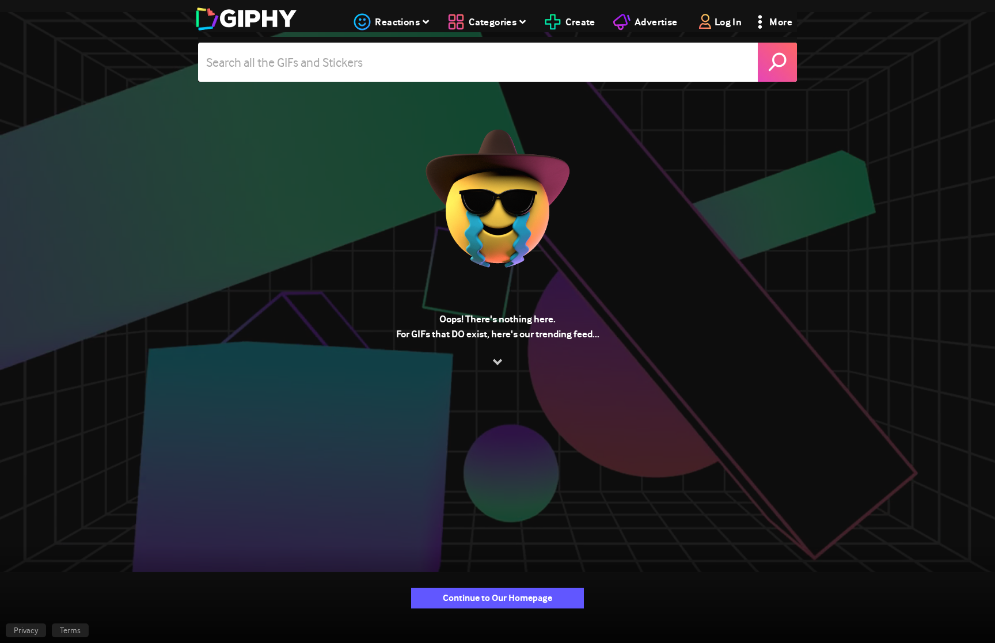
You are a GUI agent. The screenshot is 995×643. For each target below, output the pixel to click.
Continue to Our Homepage (497, 597)
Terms (70, 630)
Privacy (26, 630)
